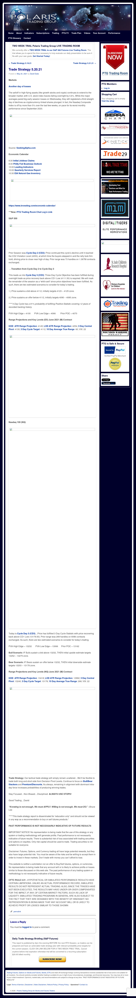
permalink (17, 911)
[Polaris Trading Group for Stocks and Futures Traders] (68, 17)
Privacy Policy (64, 984)
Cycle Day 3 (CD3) (26, 633)
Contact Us (84, 984)
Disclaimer (29, 984)
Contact (27, 38)
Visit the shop (108, 101)
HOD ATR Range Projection (23, 326)
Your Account (99, 33)
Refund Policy (52, 984)
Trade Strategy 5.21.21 (84, 63)
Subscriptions (42, 33)
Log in (107, 88)
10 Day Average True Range (60, 329)
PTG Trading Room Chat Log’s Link (34, 211)
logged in (27, 927)
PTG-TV (65, 33)
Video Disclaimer (40, 984)
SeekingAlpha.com (26, 147)
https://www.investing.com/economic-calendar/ (32, 205)
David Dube (34, 73)
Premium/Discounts (32, 784)
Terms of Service (18, 984)
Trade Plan (76, 33)
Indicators (29, 33)
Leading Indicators (23, 166)
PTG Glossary (14, 38)
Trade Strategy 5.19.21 (20, 63)
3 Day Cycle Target (30, 329)
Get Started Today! (41, 56)
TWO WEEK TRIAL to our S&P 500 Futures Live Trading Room (57, 50)
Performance (114, 33)
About (19, 33)
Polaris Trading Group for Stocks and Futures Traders (36, 990)
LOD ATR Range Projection (57, 326)
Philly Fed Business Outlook (27, 163)
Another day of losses (20, 86)
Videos (87, 33)
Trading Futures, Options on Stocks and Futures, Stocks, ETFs (29, 972)
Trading (55, 33)
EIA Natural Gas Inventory (27, 173)
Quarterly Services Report (27, 170)
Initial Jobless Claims (24, 160)
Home (11, 33)
